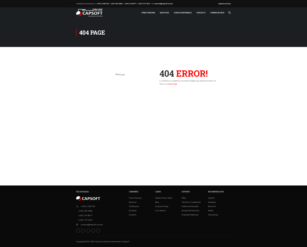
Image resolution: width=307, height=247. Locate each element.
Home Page (172, 84)
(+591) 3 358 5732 (103, 4)
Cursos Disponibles (183, 13)
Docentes (132, 211)
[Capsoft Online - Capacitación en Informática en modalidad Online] (89, 13)
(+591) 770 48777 (130, 4)
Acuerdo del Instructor (190, 211)
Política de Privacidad (190, 206)
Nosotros (164, 13)
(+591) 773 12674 (144, 4)
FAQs (184, 198)
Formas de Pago (217, 13)
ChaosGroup (213, 215)
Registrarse (222, 4)
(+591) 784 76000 (116, 4)
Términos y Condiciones (191, 202)
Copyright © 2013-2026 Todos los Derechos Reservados (98, 242)
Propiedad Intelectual (190, 215)
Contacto (201, 13)
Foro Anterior (160, 211)
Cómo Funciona (148, 13)
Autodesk (212, 202)
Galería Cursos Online (163, 198)
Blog (157, 202)
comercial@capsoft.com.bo (163, 4)
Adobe (210, 211)
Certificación (134, 206)
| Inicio (228, 4)
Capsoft (211, 198)
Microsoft (212, 206)
